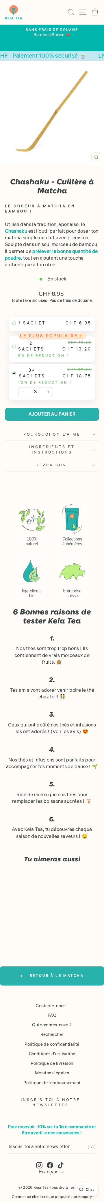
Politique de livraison (52, 1063)
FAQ (52, 1015)
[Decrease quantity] (22, 392)
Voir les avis (66, 731)
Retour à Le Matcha (56, 975)
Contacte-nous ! (52, 1006)
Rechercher (51, 1034)
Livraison (52, 465)
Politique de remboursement (52, 1083)
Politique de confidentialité (52, 1044)
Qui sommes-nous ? (52, 1025)
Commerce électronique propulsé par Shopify (52, 1196)
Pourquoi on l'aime (52, 434)
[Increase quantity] (48, 392)
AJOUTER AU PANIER (52, 414)
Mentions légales (52, 1073)
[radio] (52, 324)
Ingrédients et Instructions (52, 449)
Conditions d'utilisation (52, 1054)
